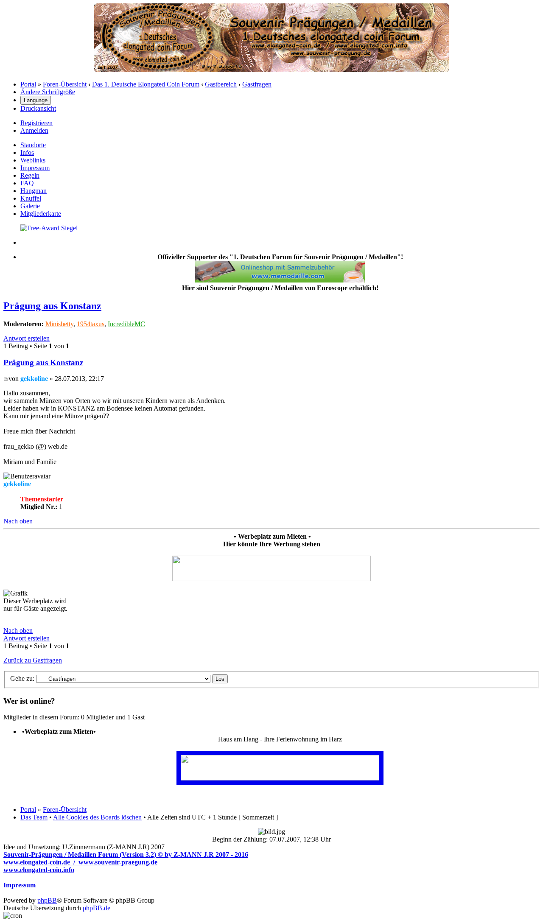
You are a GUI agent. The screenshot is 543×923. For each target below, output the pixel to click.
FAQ (27, 183)
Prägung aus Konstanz (52, 305)
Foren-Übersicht (65, 84)
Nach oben (18, 521)
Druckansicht (38, 108)
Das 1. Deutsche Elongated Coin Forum (145, 84)
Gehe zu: (22, 678)
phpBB (47, 900)
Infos (27, 152)
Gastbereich (221, 84)
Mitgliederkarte (40, 213)
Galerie (30, 206)
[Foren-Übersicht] (271, 69)
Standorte (33, 144)
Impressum (35, 167)
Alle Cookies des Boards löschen (97, 817)
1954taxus (90, 323)
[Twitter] (49, 228)
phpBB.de (96, 908)
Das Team (34, 817)
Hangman (33, 190)
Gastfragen (257, 84)
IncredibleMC (126, 323)
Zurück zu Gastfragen (32, 660)
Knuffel (30, 198)
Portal (28, 84)
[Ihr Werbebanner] (271, 578)
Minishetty (59, 323)
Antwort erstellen (26, 338)
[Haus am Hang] (279, 778)
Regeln (29, 175)
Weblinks (32, 160)
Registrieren (36, 122)
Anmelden (34, 130)
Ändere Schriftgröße (47, 91)
